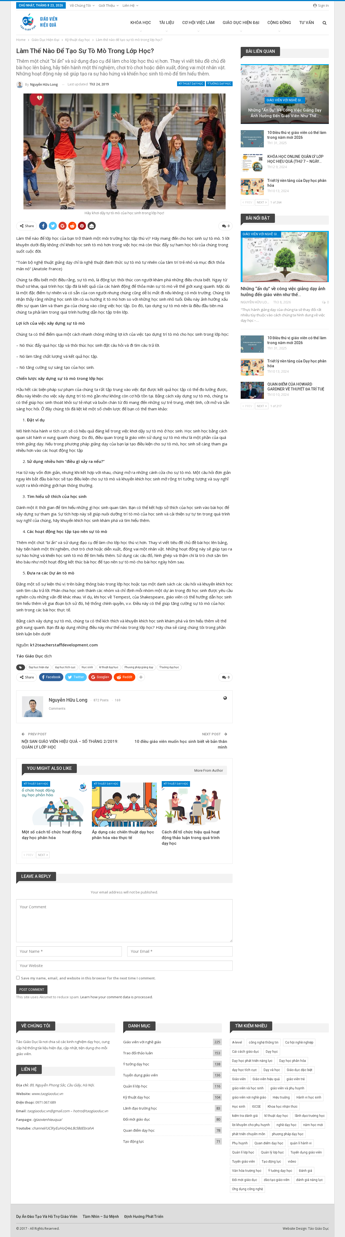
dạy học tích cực (65, 667)
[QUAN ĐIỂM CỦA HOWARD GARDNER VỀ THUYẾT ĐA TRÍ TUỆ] (252, 390)
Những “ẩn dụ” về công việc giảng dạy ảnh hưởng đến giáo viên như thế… (284, 113)
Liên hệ (128, 5)
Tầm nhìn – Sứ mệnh (101, 1216)
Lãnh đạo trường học (140, 1108)
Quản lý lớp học (272, 1152)
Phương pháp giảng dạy (139, 667)
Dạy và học (272, 1070)
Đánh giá (305, 1171)
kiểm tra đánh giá (245, 1116)
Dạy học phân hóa (292, 1061)
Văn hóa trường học (246, 1171)
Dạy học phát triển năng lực (252, 1061)
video (292, 1161)
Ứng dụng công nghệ (247, 1189)
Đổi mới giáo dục (136, 1119)
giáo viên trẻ (296, 1079)
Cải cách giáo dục (245, 1052)
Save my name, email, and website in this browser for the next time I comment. (88, 978)
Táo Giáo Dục (318, 1228)
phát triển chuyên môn (248, 1134)
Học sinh (87, 667)
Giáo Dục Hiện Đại (241, 22)
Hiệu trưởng (281, 1097)
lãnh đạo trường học (310, 1116)
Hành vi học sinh (308, 1097)
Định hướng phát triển (143, 1216)
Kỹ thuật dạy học (191, 83)
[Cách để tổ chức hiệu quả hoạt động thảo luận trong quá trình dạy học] (194, 804)
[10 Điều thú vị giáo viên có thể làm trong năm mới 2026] (252, 138)
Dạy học (272, 1052)
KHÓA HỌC (140, 22)
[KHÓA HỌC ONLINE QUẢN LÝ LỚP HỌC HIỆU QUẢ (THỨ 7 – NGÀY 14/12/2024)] (252, 162)
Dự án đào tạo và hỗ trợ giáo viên (46, 1216)
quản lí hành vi (301, 1143)
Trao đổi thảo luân (138, 1053)
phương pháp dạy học (287, 1134)
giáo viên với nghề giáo (249, 1097)
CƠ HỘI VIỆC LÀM (198, 22)
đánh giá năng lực (309, 1180)
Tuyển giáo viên (243, 1161)
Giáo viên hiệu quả (266, 1079)
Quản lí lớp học (135, 1086)
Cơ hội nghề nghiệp (299, 1042)
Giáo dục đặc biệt (299, 1070)
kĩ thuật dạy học (108, 667)
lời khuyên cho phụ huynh (251, 1125)
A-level (237, 1042)
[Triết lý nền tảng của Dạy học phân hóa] (252, 186)
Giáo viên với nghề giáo (286, 100)
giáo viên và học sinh (248, 1088)
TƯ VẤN (306, 22)
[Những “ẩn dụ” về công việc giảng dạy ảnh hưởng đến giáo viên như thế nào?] (284, 94)
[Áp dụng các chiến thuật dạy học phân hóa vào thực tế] (124, 804)
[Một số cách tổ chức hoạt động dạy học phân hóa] (54, 804)
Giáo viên (239, 1079)
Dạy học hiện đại (39, 667)
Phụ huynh (240, 1143)
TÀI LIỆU (166, 22)
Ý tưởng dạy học (219, 83)
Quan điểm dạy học (138, 1130)
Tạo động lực (133, 1141)
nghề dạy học (286, 1125)
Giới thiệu (107, 5)
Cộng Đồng (279, 22)
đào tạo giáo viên (276, 1180)
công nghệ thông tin (263, 1042)
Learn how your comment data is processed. (116, 997)
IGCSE (256, 1106)
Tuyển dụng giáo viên (140, 1075)
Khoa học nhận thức (283, 1106)
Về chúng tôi (80, 5)
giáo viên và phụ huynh (287, 1088)
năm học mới (313, 1125)
